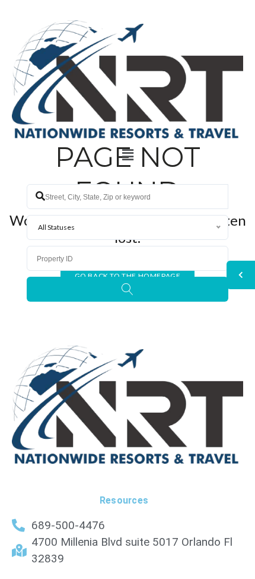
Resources (124, 500)
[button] (127, 155)
